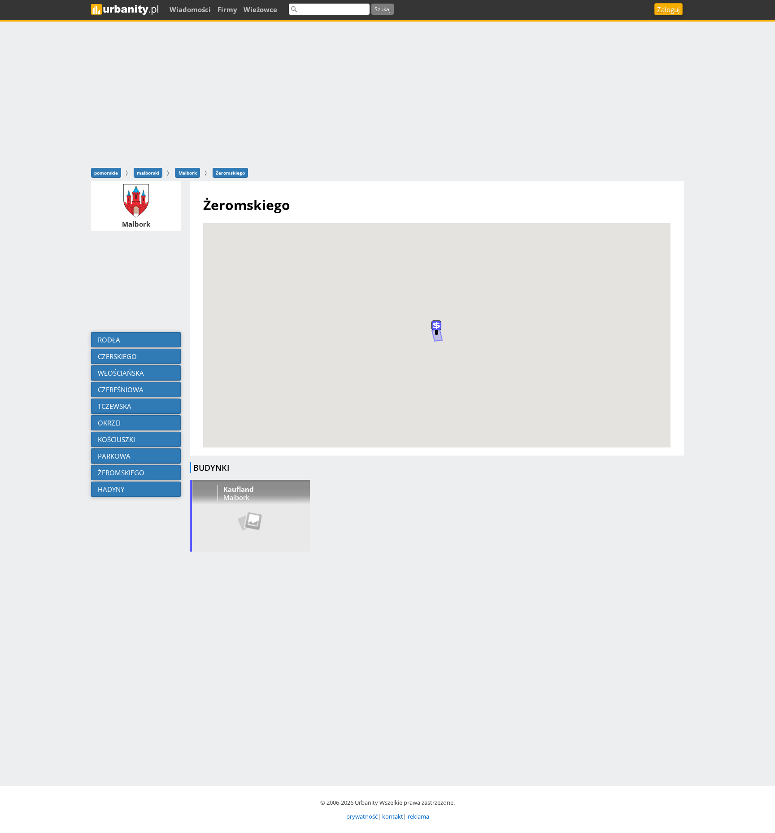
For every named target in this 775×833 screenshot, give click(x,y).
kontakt (392, 816)
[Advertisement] (387, 93)
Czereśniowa (120, 389)
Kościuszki (115, 439)
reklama (418, 816)
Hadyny (110, 489)
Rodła (108, 339)
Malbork (188, 173)
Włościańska (120, 372)
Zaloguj (668, 9)
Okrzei (108, 422)
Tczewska (113, 406)
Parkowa (113, 456)
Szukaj (382, 9)
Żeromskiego (230, 173)
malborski (148, 173)
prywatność (362, 816)
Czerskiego (116, 356)
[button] (436, 327)
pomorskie (106, 173)
